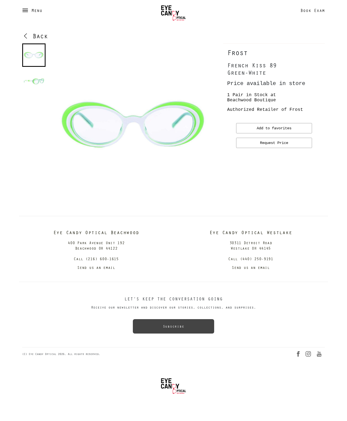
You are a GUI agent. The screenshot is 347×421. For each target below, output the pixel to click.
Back (38, 36)
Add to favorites (274, 128)
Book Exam (312, 10)
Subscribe (173, 326)
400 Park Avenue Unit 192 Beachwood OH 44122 (96, 245)
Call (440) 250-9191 (250, 258)
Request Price (274, 143)
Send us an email (96, 267)
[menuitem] (34, 55)
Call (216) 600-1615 (96, 258)
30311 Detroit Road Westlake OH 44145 (251, 245)
